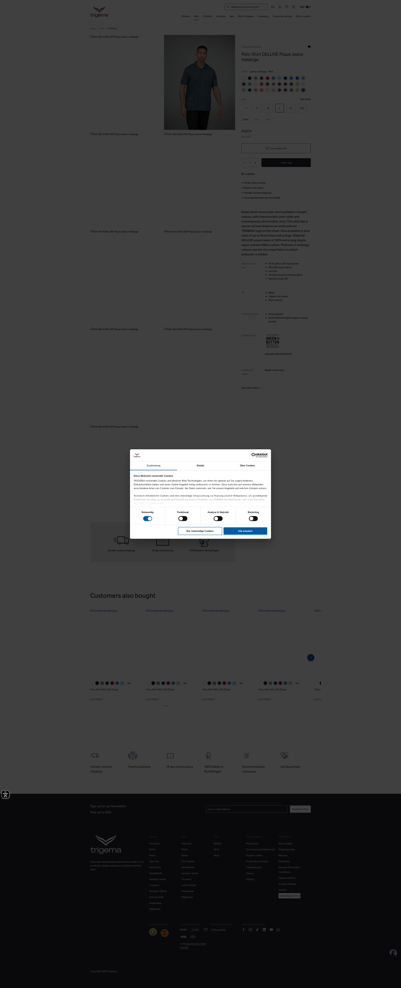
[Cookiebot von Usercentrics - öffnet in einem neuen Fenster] (254, 455)
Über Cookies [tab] (247, 465)
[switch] (182, 518)
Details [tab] (200, 465)
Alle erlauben (245, 531)
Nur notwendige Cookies (200, 531)
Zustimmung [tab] (154, 465)
